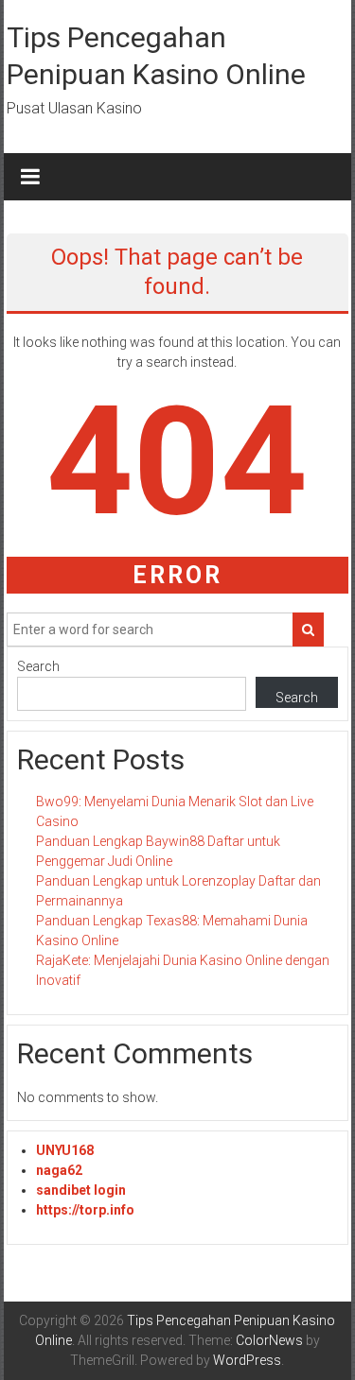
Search (38, 666)
